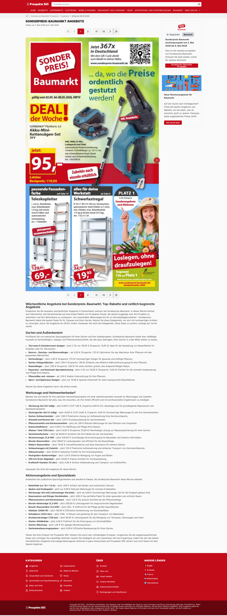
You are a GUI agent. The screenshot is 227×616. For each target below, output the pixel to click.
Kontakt (103, 566)
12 (103, 31)
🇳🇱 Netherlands (151, 578)
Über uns (104, 571)
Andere (67, 590)
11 (97, 31)
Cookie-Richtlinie (107, 582)
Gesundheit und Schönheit (111, 10)
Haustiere (68, 585)
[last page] (116, 31)
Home (33, 10)
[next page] (110, 31)
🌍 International (151, 583)
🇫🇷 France (148, 574)
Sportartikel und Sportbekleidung (153, 10)
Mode (130, 10)
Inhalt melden (106, 576)
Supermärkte (56, 10)
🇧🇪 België (148, 566)
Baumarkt (178, 10)
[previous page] (74, 31)
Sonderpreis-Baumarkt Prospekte (44, 16)
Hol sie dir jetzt (173, 122)
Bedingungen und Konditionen (113, 592)
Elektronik (70, 10)
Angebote (43, 10)
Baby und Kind (192, 10)
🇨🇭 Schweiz (149, 570)
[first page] (68, 31)
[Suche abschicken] (199, 4)
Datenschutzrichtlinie (109, 587)
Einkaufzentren (36, 590)
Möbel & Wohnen (87, 10)
